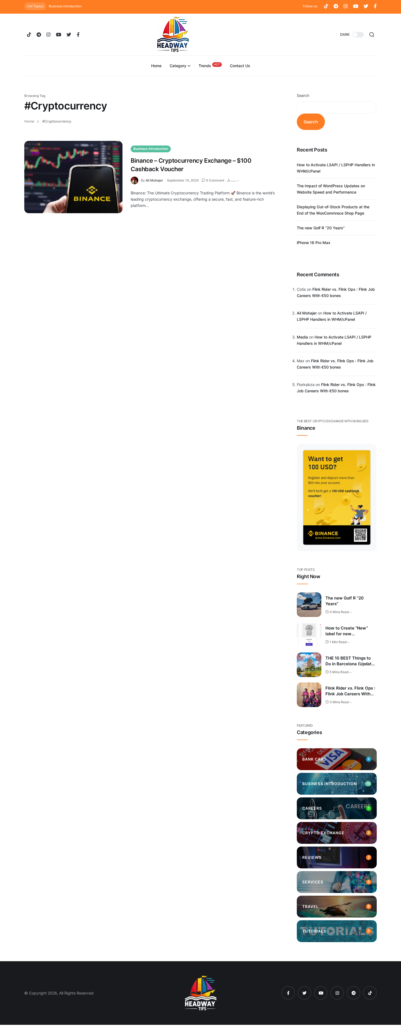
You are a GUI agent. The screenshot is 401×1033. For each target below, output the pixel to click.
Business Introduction (65, 6)
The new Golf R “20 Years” (321, 227)
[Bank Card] (337, 759)
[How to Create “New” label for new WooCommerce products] (309, 634)
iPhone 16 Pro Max (313, 242)
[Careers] (337, 808)
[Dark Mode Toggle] (358, 34)
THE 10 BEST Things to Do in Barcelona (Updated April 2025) (350, 661)
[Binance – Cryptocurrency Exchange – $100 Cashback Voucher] (73, 177)
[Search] (372, 34)
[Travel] (337, 907)
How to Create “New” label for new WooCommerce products (350, 631)
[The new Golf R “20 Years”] (309, 604)
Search (303, 95)
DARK (345, 34)
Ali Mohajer (154, 180)
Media (302, 337)
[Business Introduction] (337, 784)
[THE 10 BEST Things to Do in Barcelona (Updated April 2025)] (309, 664)
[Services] (337, 882)
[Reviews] (337, 857)
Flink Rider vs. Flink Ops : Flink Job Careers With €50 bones (350, 691)
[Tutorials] (337, 931)
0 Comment (215, 180)
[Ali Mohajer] (136, 180)
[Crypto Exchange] (337, 833)
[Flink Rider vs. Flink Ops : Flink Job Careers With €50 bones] (309, 694)
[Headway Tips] (173, 34)
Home (29, 121)
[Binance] (337, 497)
